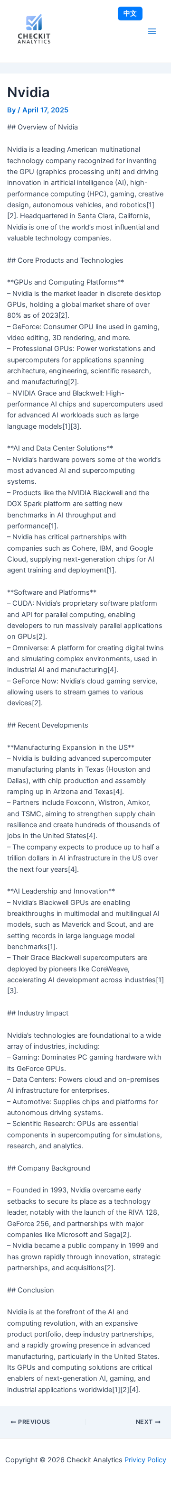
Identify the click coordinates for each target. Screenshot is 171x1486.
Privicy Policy (145, 1460)
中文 (130, 13)
